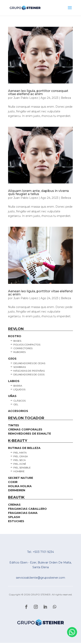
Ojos (12, 358)
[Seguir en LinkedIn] (45, 607)
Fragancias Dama (23, 513)
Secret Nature (20, 478)
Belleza (66, 98)
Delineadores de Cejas (29, 363)
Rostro (14, 336)
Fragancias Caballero (27, 509)
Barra (17, 385)
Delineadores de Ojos (28, 374)
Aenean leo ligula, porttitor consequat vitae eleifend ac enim (38, 92)
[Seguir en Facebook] (26, 607)
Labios (13, 381)
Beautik (16, 497)
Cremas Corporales (25, 429)
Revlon (16, 329)
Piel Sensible (22, 467)
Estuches (16, 521)
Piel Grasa (20, 456)
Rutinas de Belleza (24, 448)
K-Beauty (17, 441)
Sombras (19, 366)
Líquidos (19, 389)
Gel (15, 404)
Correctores (22, 348)
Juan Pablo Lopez (25, 98)
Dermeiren (16, 490)
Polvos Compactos (26, 344)
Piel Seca (19, 460)
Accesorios (18, 411)
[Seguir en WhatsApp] (55, 607)
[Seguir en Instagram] (36, 607)
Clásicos (19, 400)
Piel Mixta (20, 452)
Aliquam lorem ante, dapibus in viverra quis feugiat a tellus (38, 192)
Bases (17, 340)
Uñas (12, 396)
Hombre (19, 471)
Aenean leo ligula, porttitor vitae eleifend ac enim (40, 292)
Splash (14, 517)
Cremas (14, 504)
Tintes (13, 425)
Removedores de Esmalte (29, 433)
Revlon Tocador (26, 418)
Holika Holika (20, 486)
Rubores (19, 352)
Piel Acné (19, 463)
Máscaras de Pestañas (29, 370)
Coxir (12, 482)
